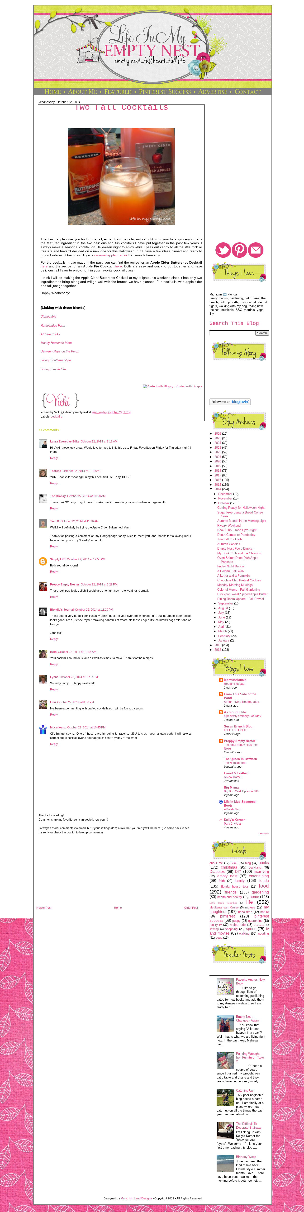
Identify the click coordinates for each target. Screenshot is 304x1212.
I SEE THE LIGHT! (235, 730)
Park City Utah (233, 823)
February (224, 636)
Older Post (191, 907)
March (223, 631)
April (221, 626)
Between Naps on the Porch (60, 351)
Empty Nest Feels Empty (234, 548)
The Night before (235, 763)
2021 (218, 457)
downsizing (261, 872)
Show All (264, 833)
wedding (263, 933)
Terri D (54, 521)
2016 (218, 480)
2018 (218, 470)
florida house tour (234, 886)
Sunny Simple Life (53, 369)
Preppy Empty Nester (64, 584)
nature (264, 912)
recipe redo (238, 925)
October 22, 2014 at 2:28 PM (99, 584)
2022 (218, 452)
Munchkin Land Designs (136, 1198)
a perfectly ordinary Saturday (242, 716)
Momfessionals (235, 680)
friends (231, 892)
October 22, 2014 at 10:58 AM (86, 496)
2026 (218, 433)
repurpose (259, 925)
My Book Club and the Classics (239, 553)
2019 (218, 466)
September (226, 603)
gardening (260, 892)
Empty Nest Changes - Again (247, 1018)
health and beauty (229, 897)
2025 (218, 438)
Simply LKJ (58, 559)
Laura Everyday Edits (64, 441)
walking (244, 933)
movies (250, 907)
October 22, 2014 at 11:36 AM (80, 521)
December (225, 494)
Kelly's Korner (234, 820)
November (225, 498)
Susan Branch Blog (238, 726)
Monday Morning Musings (235, 585)
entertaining (259, 876)
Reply (54, 458)
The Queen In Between (240, 759)
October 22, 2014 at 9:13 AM (99, 441)
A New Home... (233, 777)
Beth (53, 652)
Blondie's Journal (62, 609)
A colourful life (235, 712)
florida (263, 881)
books (264, 863)
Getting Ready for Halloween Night (241, 507)
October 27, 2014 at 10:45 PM (86, 727)
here (44, 266)
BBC (234, 863)
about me (216, 863)
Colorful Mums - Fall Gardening (238, 589)
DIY (238, 872)
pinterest (227, 916)
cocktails (56, 416)
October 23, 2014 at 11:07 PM (79, 677)
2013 (218, 645)
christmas (229, 867)
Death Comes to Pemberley (236, 535)
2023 (218, 447)
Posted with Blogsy (189, 386)
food (264, 886)
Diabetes (217, 872)
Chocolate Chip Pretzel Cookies (239, 580)
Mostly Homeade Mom (56, 343)
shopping (231, 929)
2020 (218, 461)
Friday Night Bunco (230, 566)
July (221, 612)
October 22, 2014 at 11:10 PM (94, 609)
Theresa (55, 471)
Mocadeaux (58, 727)
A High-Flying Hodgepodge (241, 701)
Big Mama (231, 787)
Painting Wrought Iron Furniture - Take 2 (250, 1057)
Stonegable (48, 316)
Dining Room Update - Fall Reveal (240, 599)
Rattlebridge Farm (53, 325)
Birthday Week (246, 1157)
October (224, 503)
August (223, 608)
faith (222, 881)
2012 (218, 649)
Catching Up (244, 1090)
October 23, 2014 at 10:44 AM (77, 652)
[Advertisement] (117, 872)
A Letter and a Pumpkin (233, 575)
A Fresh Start (232, 809)
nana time (245, 912)
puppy (236, 920)
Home (118, 907)
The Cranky (58, 496)
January (224, 640)
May (221, 622)
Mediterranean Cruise (223, 907)
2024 (218, 443)
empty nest (227, 876)
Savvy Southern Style (56, 360)
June (222, 617)
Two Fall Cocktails (121, 107)
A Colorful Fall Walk (230, 571)
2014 (218, 489)
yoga (219, 937)
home (254, 897)
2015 (218, 484)
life (249, 902)
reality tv (215, 925)
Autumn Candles (228, 544)
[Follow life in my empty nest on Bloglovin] (230, 404)
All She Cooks (50, 334)
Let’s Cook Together (223, 903)
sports (251, 929)
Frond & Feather (236, 773)
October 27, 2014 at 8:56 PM (75, 702)
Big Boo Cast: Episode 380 (241, 791)
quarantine (255, 920)
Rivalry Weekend (229, 525)
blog (248, 863)
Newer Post (43, 907)
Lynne (54, 677)
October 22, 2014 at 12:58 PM (86, 559)
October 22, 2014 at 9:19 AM (81, 471)
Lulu (53, 702)
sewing (214, 929)
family (240, 881)
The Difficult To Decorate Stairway (248, 1125)
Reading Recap (234, 683)
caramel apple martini (110, 255)
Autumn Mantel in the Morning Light (241, 521)
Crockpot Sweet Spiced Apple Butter (242, 594)
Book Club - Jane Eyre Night (236, 530)
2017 (218, 475)
